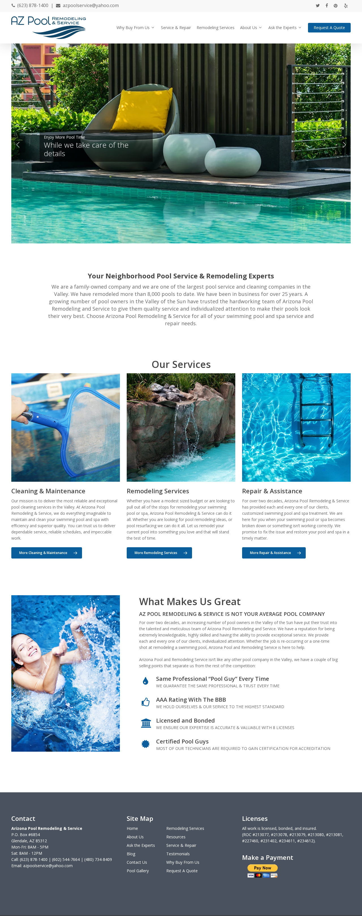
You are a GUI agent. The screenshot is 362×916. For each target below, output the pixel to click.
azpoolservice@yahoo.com (91, 5)
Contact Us (137, 862)
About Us (135, 836)
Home (132, 828)
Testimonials (178, 853)
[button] (46, 553)
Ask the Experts (141, 845)
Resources (176, 836)
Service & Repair (181, 845)
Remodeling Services (185, 828)
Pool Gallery (138, 870)
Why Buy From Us (182, 862)
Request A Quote (182, 870)
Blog (131, 853)
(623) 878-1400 (32, 5)
